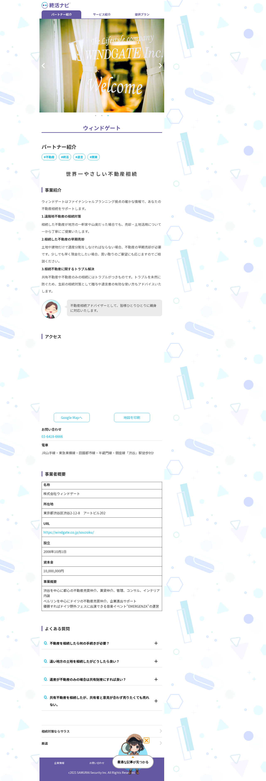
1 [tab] (96, 116)
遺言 (80, 157)
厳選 (45, 743)
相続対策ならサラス (56, 731)
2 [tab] (102, 116)
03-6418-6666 (52, 436)
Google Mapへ (71, 417)
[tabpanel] (101, 65)
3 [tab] (108, 116)
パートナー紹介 (61, 14)
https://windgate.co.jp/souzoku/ (68, 532)
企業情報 (59, 763)
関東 (94, 157)
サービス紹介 (102, 14)
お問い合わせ (96, 763)
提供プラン (142, 14)
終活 (66, 157)
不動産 (50, 157)
